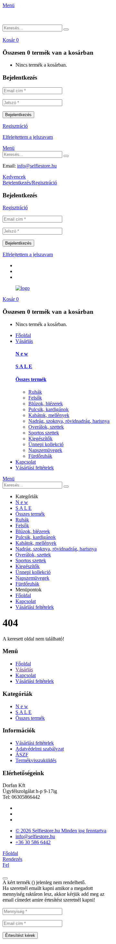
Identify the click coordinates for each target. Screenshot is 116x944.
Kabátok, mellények (48, 415)
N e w (21, 354)
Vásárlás (24, 341)
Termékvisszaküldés (35, 760)
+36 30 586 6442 (33, 842)
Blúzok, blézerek (45, 403)
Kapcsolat (25, 462)
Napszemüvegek (45, 450)
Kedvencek (14, 177)
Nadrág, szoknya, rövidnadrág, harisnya (69, 421)
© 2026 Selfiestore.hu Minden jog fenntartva (60, 830)
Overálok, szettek (46, 427)
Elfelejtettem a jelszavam (28, 137)
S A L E (23, 366)
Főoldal (23, 335)
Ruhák (35, 392)
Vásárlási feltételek (34, 467)
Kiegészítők (40, 438)
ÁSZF (21, 754)
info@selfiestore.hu (37, 166)
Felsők (35, 398)
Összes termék (30, 379)
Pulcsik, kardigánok (48, 409)
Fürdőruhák (40, 456)
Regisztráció (15, 126)
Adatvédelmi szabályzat (39, 749)
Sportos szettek (43, 432)
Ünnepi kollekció (45, 444)
